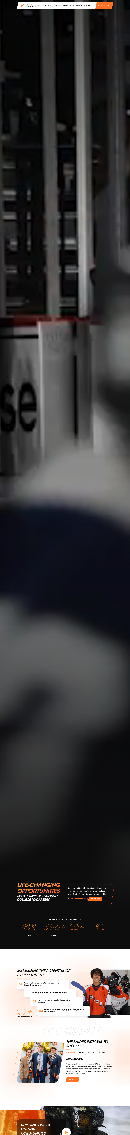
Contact (87, 6)
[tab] (70, 1052)
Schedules (57, 6)
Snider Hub (67, 6)
